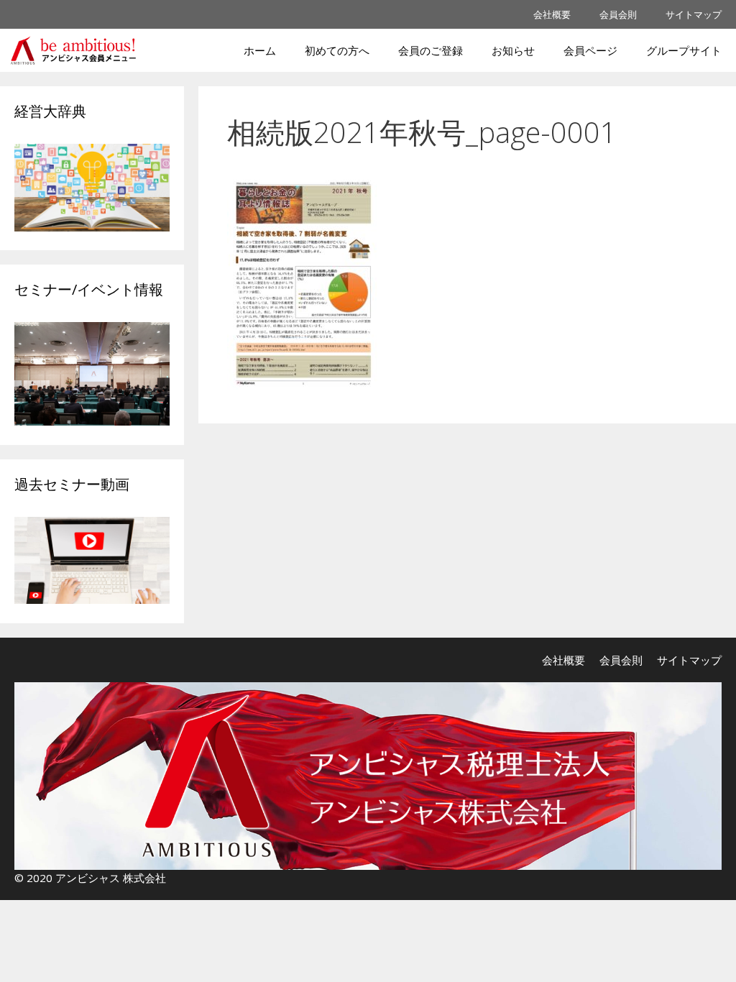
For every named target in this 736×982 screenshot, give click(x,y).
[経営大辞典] (92, 227)
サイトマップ (694, 14)
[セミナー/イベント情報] (92, 421)
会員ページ (590, 50)
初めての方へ (337, 50)
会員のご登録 (430, 50)
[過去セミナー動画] (92, 599)
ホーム (260, 50)
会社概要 (552, 14)
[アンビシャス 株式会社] (76, 50)
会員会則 (618, 14)
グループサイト (684, 50)
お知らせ (513, 50)
